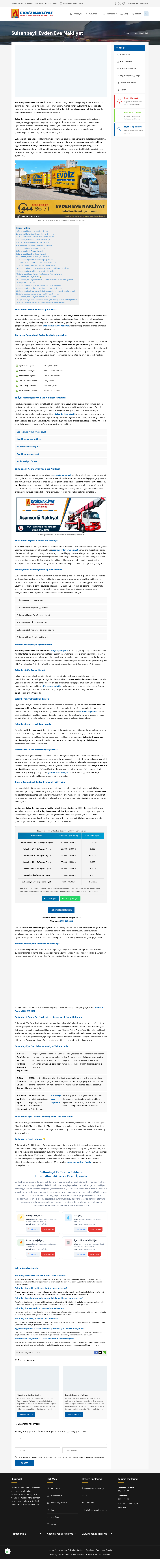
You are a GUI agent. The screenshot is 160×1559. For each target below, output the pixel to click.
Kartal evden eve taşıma (28, 446)
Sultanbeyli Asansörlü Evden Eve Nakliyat (34, 239)
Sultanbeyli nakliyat (64, 414)
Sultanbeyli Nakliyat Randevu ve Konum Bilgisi (37, 265)
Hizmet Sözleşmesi (93, 1554)
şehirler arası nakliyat (58, 772)
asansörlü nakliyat (62, 475)
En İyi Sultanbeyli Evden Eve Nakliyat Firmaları (36, 237)
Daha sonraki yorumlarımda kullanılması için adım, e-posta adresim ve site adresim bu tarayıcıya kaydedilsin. (62, 1457)
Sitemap (106, 1554)
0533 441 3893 (66, 921)
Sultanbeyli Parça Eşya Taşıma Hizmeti (33, 248)
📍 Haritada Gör (33, 1229)
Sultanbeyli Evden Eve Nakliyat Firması (33, 231)
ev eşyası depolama (88, 711)
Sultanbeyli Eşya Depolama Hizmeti (32, 254)
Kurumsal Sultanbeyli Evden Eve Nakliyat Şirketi (37, 234)
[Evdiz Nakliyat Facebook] (115, 3)
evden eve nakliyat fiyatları (79, 1162)
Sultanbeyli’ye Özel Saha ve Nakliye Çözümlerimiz (38, 271)
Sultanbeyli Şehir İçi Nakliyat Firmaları (34, 257)
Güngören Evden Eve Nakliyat (29, 1395)
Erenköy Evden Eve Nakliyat (76, 1395)
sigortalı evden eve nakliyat (65, 550)
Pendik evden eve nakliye (29, 439)
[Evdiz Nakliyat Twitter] (119, 3)
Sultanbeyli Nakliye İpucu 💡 (30, 277)
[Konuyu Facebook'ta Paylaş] (96, 1352)
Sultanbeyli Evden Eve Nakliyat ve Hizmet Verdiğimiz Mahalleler (44, 268)
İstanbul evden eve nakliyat (56, 325)
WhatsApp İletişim (70, 898)
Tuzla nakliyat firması (27, 461)
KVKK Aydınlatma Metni (59, 1554)
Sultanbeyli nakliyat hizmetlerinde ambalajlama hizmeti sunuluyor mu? (47, 291)
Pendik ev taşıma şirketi (28, 454)
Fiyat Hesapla (50, 898)
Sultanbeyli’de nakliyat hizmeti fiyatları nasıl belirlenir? (40, 288)
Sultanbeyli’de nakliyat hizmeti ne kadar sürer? (37, 297)
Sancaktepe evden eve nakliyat (31, 432)
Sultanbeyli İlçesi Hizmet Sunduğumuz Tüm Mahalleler (40, 274)
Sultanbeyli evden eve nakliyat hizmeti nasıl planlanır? (40, 285)
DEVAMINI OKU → (26, 1414)
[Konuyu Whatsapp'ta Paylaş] (104, 1352)
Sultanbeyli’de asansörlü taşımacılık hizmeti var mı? (39, 294)
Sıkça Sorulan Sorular (27, 282)
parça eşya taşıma (59, 650)
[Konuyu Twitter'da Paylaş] (100, 1352)
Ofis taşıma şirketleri (52, 686)
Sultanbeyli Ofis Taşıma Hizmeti (30, 251)
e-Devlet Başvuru (48, 1229)
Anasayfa (127, 33)
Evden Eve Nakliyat (75, 1550)
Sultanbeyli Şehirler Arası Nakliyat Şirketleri (36, 259)
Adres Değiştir (94, 1254)
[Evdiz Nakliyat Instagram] (124, 3)
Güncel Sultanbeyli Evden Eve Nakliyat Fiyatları (37, 262)
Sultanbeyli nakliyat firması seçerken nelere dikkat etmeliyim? (43, 302)
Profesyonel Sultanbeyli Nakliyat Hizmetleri (35, 245)
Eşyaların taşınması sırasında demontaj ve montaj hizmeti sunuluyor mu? (48, 300)
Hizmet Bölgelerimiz (141, 33)
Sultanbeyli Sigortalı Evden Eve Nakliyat (33, 242)
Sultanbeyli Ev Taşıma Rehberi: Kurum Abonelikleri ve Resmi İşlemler (46, 280)
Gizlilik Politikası (77, 1554)
